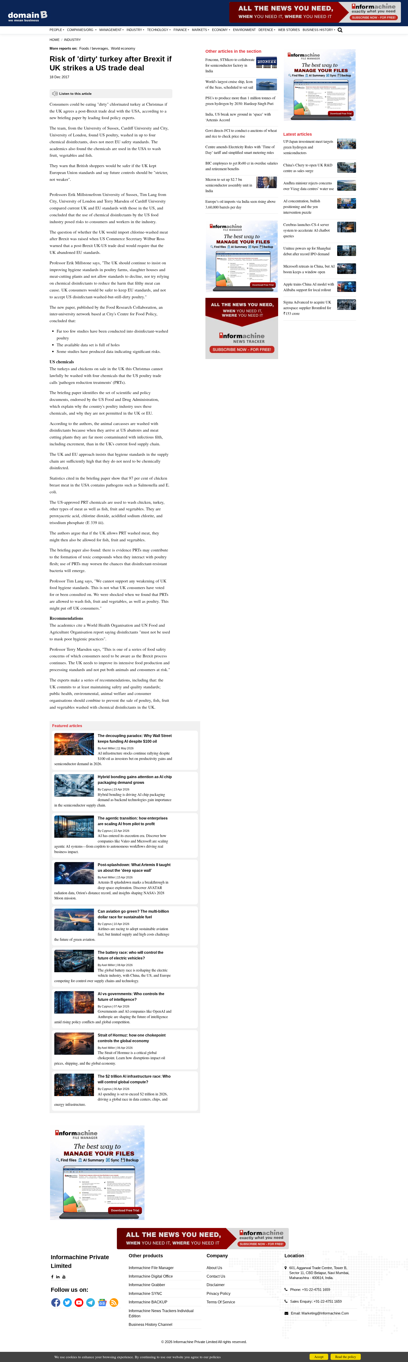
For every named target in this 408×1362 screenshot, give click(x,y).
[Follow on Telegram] (90, 1302)
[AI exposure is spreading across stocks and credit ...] (346, 207)
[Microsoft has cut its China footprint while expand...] (346, 270)
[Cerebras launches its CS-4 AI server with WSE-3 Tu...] (346, 231)
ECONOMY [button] (220, 30)
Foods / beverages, (94, 48)
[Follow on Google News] (102, 1302)
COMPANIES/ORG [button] (80, 30)
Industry (72, 40)
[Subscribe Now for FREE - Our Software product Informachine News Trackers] (315, 12)
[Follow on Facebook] (55, 1302)
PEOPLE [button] (56, 30)
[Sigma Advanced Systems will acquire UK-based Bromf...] (346, 309)
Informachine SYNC (145, 1294)
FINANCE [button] (180, 30)
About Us (214, 1268)
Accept (318, 1356)
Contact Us (216, 1276)
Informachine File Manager (151, 1268)
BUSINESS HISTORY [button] (318, 30)
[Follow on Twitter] (67, 1302)
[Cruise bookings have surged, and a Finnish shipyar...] (267, 85)
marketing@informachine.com (325, 1313)
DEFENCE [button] (266, 30)
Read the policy (345, 1356)
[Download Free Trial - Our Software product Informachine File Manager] (125, 1172)
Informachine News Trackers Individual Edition (161, 1313)
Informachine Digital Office (151, 1276)
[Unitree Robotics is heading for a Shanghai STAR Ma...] (346, 252)
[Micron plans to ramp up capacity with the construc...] (267, 186)
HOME (55, 40)
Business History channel (150, 1325)
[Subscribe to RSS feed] (114, 1302)
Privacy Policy (218, 1294)
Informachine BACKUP (148, 1302)
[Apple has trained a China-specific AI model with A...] (346, 288)
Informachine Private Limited (195, 1342)
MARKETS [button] (199, 30)
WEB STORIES (289, 30)
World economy (123, 48)
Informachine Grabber (147, 1285)
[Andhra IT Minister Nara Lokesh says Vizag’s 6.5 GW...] (346, 187)
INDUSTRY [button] (134, 30)
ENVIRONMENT (244, 30)
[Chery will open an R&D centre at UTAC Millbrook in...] (346, 169)
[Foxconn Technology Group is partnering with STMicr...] (267, 66)
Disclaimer (216, 1285)
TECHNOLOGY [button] (157, 30)
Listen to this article (75, 93)
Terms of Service (221, 1302)
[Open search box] (340, 29)
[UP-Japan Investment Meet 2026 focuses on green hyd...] (346, 148)
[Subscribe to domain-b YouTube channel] (79, 1302)
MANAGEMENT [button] (110, 30)
